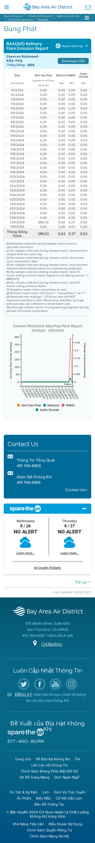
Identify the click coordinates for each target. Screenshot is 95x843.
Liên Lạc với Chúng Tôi (49, 765)
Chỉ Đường (51, 644)
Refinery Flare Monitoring (20, 19)
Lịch (46, 792)
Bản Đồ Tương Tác (49, 804)
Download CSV (73, 60)
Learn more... (25, 553)
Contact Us (75, 490)
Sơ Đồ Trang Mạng (34, 777)
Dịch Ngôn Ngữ (66, 777)
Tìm (77, 759)
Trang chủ (23, 759)
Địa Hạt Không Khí (13, 16)
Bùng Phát (43, 19)
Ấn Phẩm (24, 798)
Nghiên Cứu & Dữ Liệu (68, 16)
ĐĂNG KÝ (23, 694)
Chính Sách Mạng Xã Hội (49, 836)
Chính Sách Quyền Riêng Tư (49, 830)
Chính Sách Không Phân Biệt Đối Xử (49, 771)
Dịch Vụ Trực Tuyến (70, 792)
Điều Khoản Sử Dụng (65, 824)
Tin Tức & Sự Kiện (23, 792)
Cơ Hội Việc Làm (69, 798)
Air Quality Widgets (47, 567)
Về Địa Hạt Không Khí (53, 759)
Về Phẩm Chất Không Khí (39, 16)
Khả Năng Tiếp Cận (28, 824)
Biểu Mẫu (43, 798)
